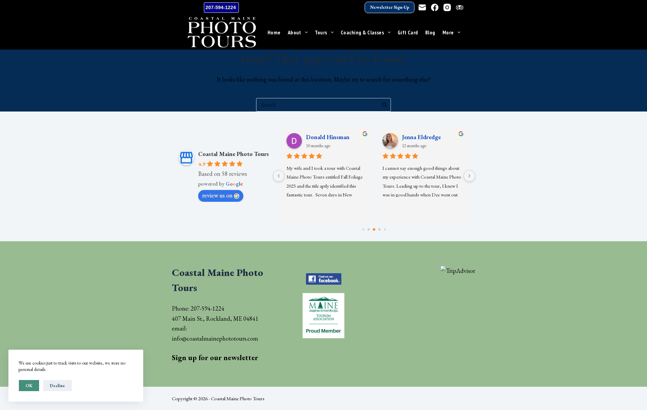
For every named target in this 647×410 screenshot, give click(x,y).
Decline (57, 385)
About (294, 32)
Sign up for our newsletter (215, 357)
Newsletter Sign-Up (389, 7)
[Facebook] (434, 7)
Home (274, 32)
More (448, 32)
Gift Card (408, 32)
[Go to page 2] (369, 229)
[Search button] (384, 104)
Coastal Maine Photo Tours (233, 154)
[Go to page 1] (363, 229)
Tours (321, 32)
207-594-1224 (221, 7)
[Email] (422, 7)
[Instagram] (447, 7)
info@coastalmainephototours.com (215, 338)
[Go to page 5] (385, 229)
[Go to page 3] (374, 229)
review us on (217, 195)
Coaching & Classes (362, 32)
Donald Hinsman (327, 137)
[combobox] (317, 105)
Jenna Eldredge (421, 137)
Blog (430, 32)
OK (29, 385)
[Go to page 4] (379, 229)
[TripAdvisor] (459, 7)
